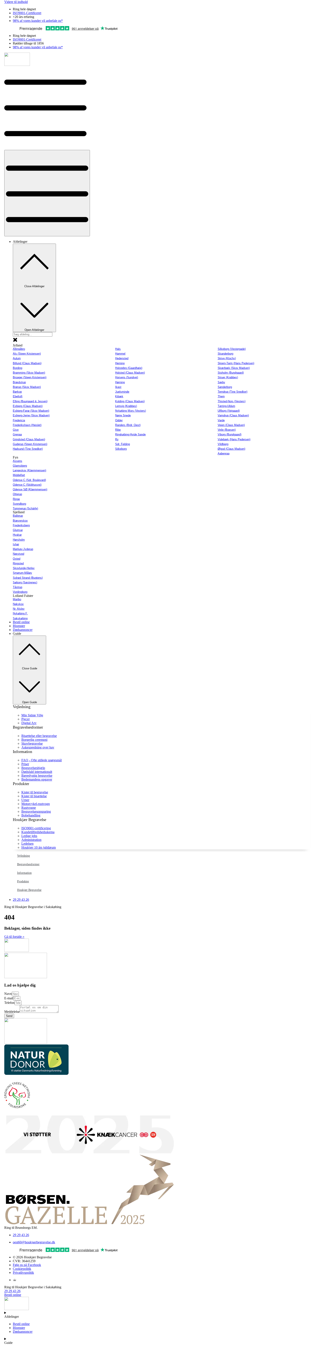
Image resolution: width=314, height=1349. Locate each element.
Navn (8, 993)
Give (16, 429)
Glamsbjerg (20, 465)
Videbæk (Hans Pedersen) (234, 439)
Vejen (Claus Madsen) (231, 425)
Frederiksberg (21, 525)
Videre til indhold (16, 2)
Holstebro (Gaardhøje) (128, 368)
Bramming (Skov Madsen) (29, 372)
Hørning (120, 382)
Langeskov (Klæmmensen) (29, 470)
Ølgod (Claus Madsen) (231, 448)
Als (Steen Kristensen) (27, 353)
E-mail (8, 998)
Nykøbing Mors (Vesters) (130, 410)
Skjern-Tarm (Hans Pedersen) (236, 363)
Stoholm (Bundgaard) (231, 372)
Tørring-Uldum (226, 406)
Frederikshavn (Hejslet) (27, 425)
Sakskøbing (20, 618)
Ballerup (18, 515)
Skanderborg (225, 353)
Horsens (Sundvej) (126, 377)
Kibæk (119, 396)
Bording (17, 368)
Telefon (9, 1002)
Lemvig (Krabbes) (126, 406)
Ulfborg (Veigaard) (229, 410)
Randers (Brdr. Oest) (128, 425)
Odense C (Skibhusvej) (27, 484)
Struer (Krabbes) (228, 377)
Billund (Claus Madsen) (27, 363)
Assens (17, 461)
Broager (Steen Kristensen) (29, 377)
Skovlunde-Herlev (24, 568)
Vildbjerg (223, 444)
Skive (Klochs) (227, 358)
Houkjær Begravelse (29, 890)
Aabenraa (223, 453)
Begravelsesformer (28, 864)
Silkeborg (121, 448)
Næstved (18, 553)
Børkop (17, 391)
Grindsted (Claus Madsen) (29, 439)
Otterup (17, 494)
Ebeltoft (17, 396)
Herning (120, 363)
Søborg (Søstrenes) (25, 582)
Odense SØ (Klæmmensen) (30, 489)
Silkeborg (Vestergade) (232, 349)
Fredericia (19, 420)
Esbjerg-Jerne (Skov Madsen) (31, 415)
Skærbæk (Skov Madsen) (234, 368)
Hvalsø (17, 534)
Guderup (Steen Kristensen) (30, 444)
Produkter (23, 881)
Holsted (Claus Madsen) (130, 372)
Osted (16, 558)
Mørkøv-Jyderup (23, 549)
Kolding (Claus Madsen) (130, 401)
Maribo (17, 599)
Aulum (17, 358)
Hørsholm (19, 539)
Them (221, 396)
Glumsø (18, 530)
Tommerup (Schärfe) (25, 508)
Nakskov (18, 604)
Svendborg (19, 503)
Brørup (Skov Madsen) (27, 387)
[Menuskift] (47, 193)
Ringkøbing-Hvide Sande (130, 434)
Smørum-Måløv (22, 572)
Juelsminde (122, 391)
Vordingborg (20, 591)
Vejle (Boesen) (227, 429)
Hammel (120, 353)
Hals (118, 349)
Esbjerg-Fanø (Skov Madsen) (31, 410)
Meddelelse (12, 1011)
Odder (119, 420)
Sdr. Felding (122, 444)
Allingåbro (19, 349)
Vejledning (23, 855)
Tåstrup (17, 587)
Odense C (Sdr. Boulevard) (29, 480)
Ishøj (16, 544)
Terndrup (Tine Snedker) (232, 391)
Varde (221, 420)
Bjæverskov (20, 520)
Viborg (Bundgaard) (229, 434)
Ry (117, 439)
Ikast (118, 387)
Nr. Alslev (19, 608)
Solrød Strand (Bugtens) (28, 577)
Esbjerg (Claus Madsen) (28, 406)
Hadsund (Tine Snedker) (28, 448)
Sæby (221, 382)
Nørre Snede (123, 415)
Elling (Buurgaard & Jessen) (30, 401)
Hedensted (121, 358)
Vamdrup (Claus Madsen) (233, 415)
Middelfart (19, 475)
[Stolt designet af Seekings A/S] (14, 1280)
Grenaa (17, 434)
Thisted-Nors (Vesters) (231, 401)
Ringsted (18, 563)
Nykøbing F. (20, 613)
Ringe (16, 499)
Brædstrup (19, 382)
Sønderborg (225, 387)
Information (24, 872)
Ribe (118, 429)
